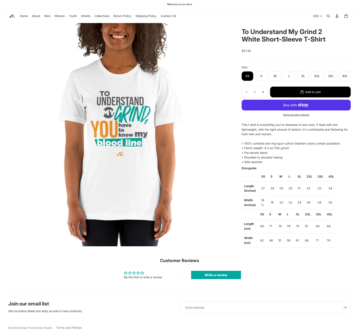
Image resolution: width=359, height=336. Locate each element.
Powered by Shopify (40, 327)
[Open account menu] (337, 16)
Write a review (216, 275)
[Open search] (328, 16)
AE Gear (22, 327)
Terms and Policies (69, 327)
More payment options (296, 114)
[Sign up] (345, 307)
